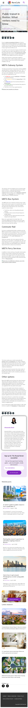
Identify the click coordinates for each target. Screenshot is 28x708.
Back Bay (19, 192)
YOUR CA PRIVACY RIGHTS (8, 698)
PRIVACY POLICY (20, 696)
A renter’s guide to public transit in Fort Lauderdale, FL (13, 505)
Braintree (23, 76)
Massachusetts (9, 258)
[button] (23, 2)
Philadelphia (14, 405)
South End (23, 192)
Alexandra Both (7, 28)
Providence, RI (5, 237)
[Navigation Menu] (3, 2)
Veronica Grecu (7, 544)
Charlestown (12, 361)
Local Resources (6, 9)
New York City (22, 405)
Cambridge (17, 76)
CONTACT (5, 696)
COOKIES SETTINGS (18, 698)
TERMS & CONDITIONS (11, 696)
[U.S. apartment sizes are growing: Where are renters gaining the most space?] (14, 648)
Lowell (13, 235)
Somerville (11, 194)
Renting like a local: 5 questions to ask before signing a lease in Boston (13, 540)
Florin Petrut (7, 508)
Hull (7, 361)
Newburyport (17, 235)
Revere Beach (7, 83)
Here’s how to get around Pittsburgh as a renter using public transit (13, 576)
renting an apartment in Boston (12, 42)
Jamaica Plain (19, 79)
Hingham (4, 361)
